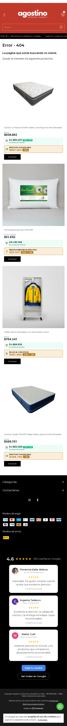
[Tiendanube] (33, 708)
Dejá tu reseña (33, 668)
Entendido (42, 720)
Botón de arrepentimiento (33, 704)
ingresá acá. (53, 701)
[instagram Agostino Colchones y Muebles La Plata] (29, 500)
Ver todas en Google (33, 676)
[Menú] (4, 15)
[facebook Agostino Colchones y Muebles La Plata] (37, 500)
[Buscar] (61, 27)
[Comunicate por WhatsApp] (60, 706)
